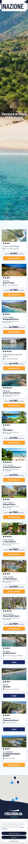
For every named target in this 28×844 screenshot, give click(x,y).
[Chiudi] (25, 821)
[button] (18, 782)
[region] (14, 831)
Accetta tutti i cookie (14, 833)
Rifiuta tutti (14, 837)
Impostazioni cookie (14, 841)
